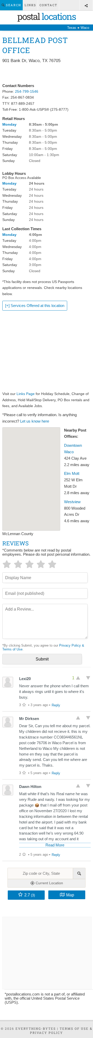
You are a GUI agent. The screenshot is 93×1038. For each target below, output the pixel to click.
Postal (46, 16)
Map (70, 895)
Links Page (26, 394)
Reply (56, 705)
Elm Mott (71, 473)
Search (13, 5)
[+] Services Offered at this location (34, 306)
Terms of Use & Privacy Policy (61, 1030)
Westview (72, 502)
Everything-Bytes (36, 1028)
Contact (48, 5)
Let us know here (34, 421)
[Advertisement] (46, 73)
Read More (54, 845)
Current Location (49, 883)
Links (30, 5)
